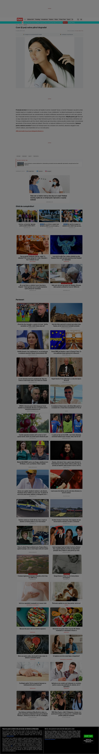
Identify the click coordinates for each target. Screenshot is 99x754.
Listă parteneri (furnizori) (50, 739)
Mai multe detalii (10, 735)
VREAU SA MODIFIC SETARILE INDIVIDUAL (88, 740)
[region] (49, 740)
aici (11, 745)
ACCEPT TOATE (88, 736)
